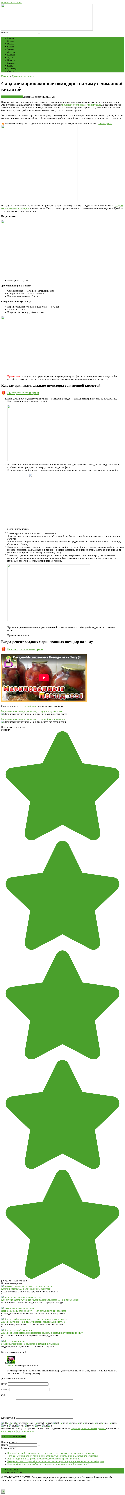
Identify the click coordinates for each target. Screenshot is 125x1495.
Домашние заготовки (12, 96)
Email (5, 1389)
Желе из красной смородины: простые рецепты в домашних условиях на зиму (42, 1332)
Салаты (10, 46)
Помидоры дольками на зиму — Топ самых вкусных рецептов (33, 1311)
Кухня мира (12, 68)
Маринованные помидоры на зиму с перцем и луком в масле (33, 711)
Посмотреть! (105, 123)
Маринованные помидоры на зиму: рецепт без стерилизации (33, 719)
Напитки (11, 60)
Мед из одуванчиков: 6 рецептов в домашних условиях (30, 1343)
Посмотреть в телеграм (25, 649)
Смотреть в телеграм (23, 393)
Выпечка (11, 55)
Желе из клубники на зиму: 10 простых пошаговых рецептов (33, 1321)
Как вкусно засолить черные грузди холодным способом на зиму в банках (40, 1300)
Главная (10, 38)
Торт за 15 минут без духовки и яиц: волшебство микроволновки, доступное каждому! (52, 1456)
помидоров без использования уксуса (81, 104)
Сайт (3, 1395)
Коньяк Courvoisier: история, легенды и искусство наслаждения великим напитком (50, 1453)
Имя (4, 1384)
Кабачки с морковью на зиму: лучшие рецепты (25, 1289)
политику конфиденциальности (17, 1431)
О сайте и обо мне (15, 1472)
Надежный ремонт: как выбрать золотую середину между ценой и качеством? (48, 1464)
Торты (10, 57)
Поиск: (5, 32)
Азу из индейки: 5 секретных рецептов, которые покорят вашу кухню (43, 1458)
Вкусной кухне (30, 706)
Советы (10, 71)
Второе (10, 41)
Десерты (11, 52)
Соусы (10, 66)
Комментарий (8, 1417)
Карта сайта (12, 1469)
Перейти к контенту (11, 2)
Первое (10, 44)
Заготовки (11, 63)
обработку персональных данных (88, 1428)
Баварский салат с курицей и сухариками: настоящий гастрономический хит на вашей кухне (55, 1461)
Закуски (10, 49)
